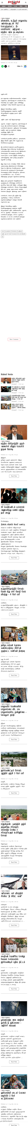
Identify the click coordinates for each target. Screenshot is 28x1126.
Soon (19, 234)
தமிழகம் (4, 6)
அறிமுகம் (20, 231)
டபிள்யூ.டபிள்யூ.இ (20, 909)
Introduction (14, 231)
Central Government (12, 234)
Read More (14, 476)
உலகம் (15, 6)
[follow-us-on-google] (25, 66)
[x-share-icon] (5, 67)
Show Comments (14, 339)
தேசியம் (10, 6)
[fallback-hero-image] (6, 380)
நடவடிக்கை (8, 231)
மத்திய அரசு (4, 234)
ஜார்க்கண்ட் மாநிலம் (8, 1036)
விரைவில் (23, 234)
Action (3, 231)
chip (2, 236)
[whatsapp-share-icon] (2, 67)
